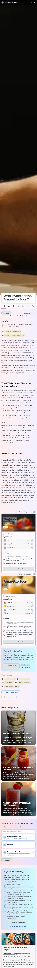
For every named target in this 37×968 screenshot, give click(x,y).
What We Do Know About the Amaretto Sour (20, 324)
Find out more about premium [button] (11, 666)
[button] (10, 692)
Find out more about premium (17, 926)
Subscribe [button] (7, 860)
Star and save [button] (10, 697)
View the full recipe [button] (18, 569)
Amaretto (9, 602)
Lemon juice (10, 606)
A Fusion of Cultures (13, 326)
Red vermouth (11, 547)
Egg (8, 613)
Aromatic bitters (11, 610)
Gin (8, 540)
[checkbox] (33, 836)
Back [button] (7, 313)
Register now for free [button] (18, 922)
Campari (9, 544)
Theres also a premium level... (26, 666)
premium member (17, 880)
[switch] (34, 512)
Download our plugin (10, 954)
